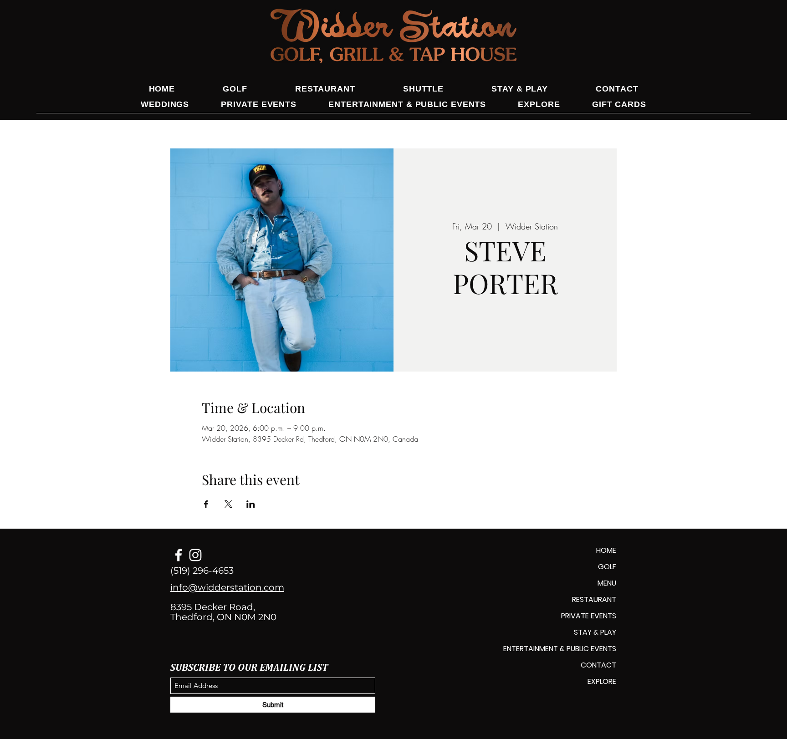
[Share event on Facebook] (206, 504)
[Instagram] (195, 555)
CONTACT (598, 665)
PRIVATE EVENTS (588, 616)
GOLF (607, 566)
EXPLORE (602, 681)
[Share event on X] (228, 504)
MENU (607, 583)
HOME (606, 550)
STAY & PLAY (595, 632)
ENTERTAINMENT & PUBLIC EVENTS (559, 648)
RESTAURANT (594, 599)
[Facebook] (178, 555)
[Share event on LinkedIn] (250, 504)
